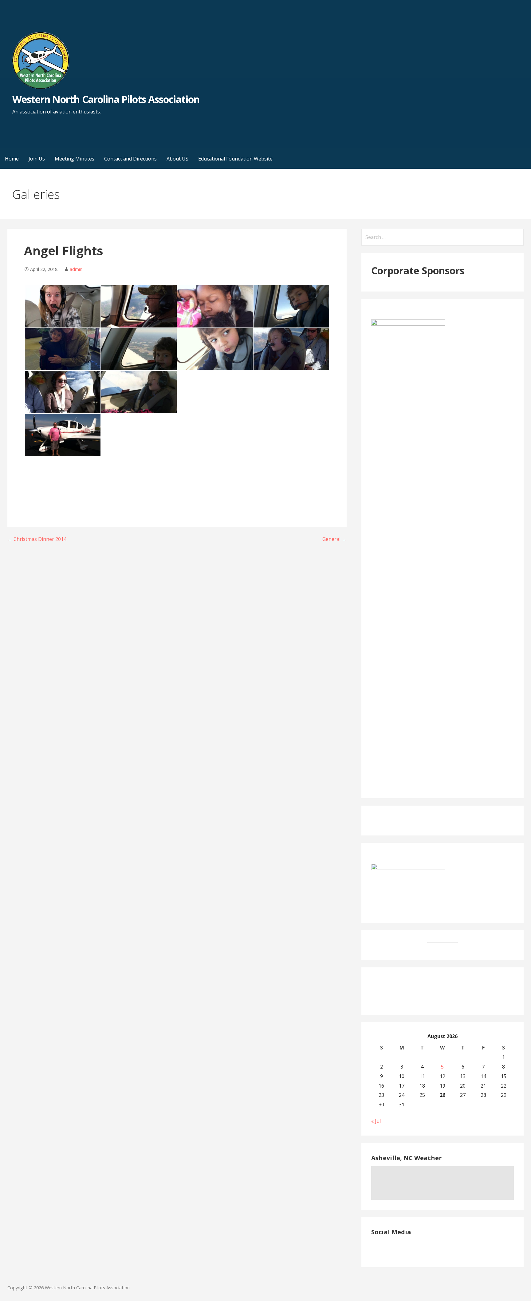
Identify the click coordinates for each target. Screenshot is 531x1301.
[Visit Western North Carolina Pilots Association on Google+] (386, 1248)
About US (177, 158)
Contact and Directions (130, 158)
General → (334, 539)
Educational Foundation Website (235, 158)
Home (12, 158)
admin (76, 269)
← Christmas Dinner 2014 (36, 539)
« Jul (376, 1121)
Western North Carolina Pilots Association (105, 99)
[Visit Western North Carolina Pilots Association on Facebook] (375, 1248)
